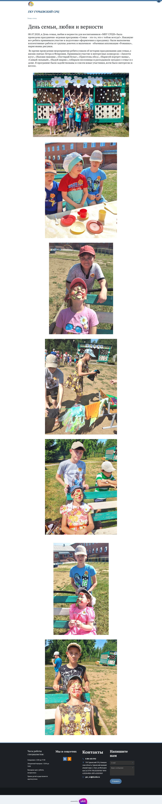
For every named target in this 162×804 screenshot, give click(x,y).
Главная (76, 9)
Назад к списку (32, 18)
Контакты (107, 9)
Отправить (116, 781)
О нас (85, 9)
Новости (95, 9)
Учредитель (119, 9)
